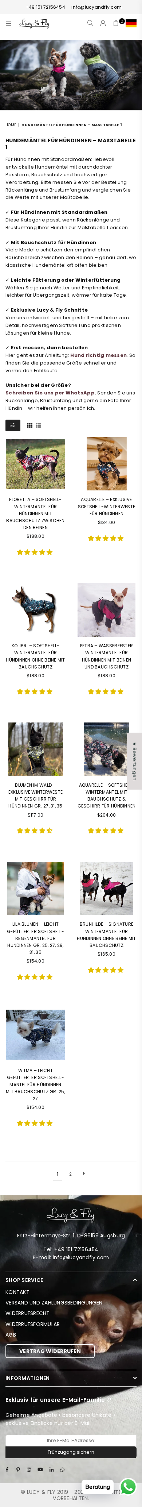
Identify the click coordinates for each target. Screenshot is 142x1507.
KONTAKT (17, 1292)
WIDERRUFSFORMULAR (32, 1324)
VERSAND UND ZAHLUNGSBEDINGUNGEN (53, 1302)
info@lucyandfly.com (96, 7)
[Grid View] (29, 424)
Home (10, 125)
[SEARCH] (90, 23)
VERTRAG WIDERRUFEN (50, 1351)
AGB (10, 1334)
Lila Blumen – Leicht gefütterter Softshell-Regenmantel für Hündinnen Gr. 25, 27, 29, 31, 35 (35, 938)
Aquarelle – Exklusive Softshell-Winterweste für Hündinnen (106, 506)
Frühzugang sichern (71, 1452)
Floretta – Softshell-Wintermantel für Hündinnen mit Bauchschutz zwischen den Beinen (35, 513)
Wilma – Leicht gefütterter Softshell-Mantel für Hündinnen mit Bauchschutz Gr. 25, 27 (35, 1084)
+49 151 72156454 (45, 7)
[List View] (38, 424)
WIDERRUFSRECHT (27, 1313)
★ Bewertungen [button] (134, 761)
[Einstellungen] (129, 23)
